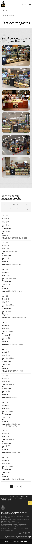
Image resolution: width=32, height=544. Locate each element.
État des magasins (8, 15)
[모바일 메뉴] (30, 4)
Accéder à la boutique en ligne (16, 541)
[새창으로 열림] (20, 533)
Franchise (6, 11)
